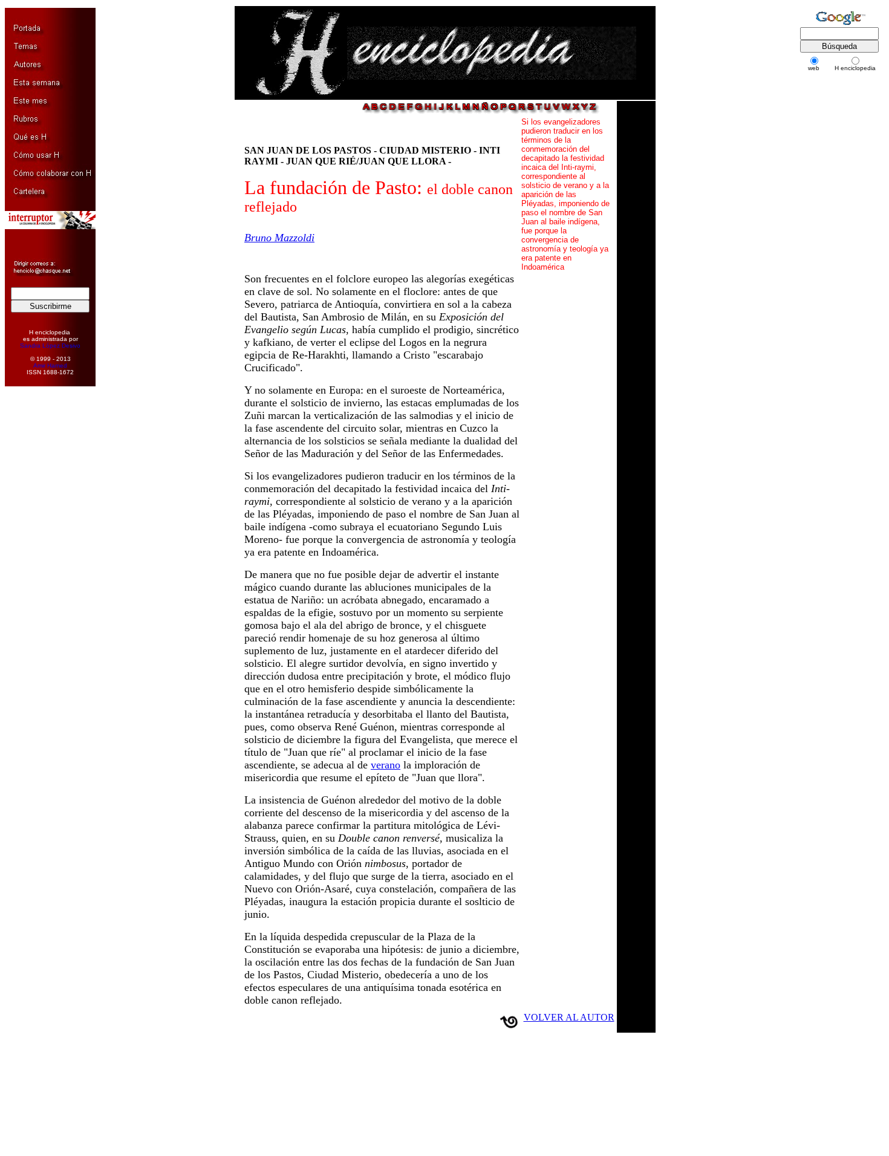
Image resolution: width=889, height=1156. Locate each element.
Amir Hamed (50, 365)
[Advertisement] (44, 580)
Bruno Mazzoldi (279, 238)
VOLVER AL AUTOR (569, 1017)
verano (385, 765)
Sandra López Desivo (50, 345)
